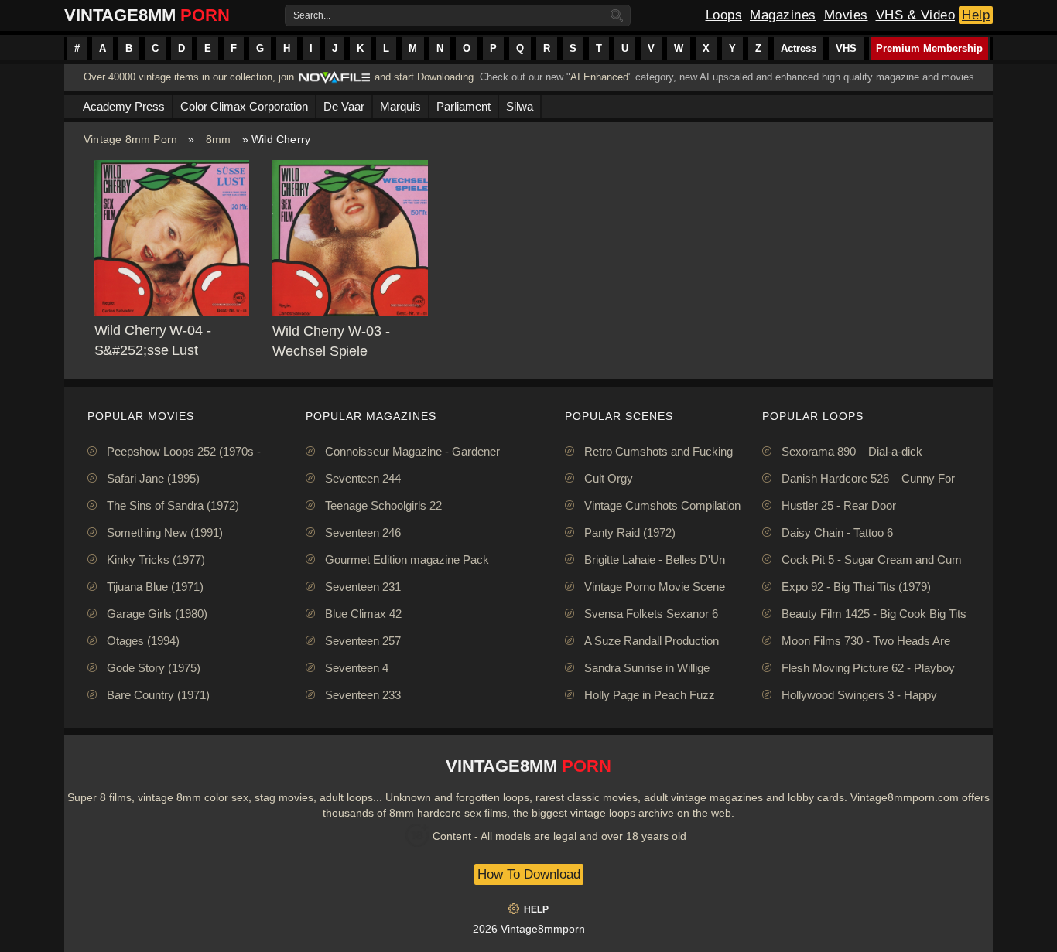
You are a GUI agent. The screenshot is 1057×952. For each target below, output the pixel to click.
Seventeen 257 (363, 640)
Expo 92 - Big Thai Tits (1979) (856, 586)
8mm (218, 139)
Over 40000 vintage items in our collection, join (189, 77)
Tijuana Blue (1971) (155, 586)
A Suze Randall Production (651, 640)
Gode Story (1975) (153, 667)
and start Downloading (424, 77)
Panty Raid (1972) (630, 532)
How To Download (528, 874)
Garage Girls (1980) (157, 613)
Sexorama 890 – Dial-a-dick (852, 451)
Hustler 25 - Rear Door (839, 505)
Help (976, 15)
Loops (724, 15)
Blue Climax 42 (363, 613)
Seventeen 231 (363, 586)
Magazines (783, 15)
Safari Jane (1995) (153, 478)
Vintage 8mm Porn (130, 139)
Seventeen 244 (363, 478)
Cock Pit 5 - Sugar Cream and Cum (872, 559)
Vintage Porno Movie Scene (654, 586)
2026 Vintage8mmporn (529, 929)
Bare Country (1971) (158, 694)
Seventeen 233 (363, 694)
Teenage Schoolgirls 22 (383, 505)
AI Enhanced (599, 77)
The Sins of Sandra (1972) (173, 505)
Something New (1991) (165, 532)
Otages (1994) (143, 640)
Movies (846, 15)
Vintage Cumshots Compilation (662, 505)
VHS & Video (916, 15)
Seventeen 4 (356, 667)
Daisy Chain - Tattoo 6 (837, 532)
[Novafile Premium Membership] (334, 81)
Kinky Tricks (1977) (156, 559)
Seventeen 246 (363, 532)
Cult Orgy (608, 478)
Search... (311, 15)
